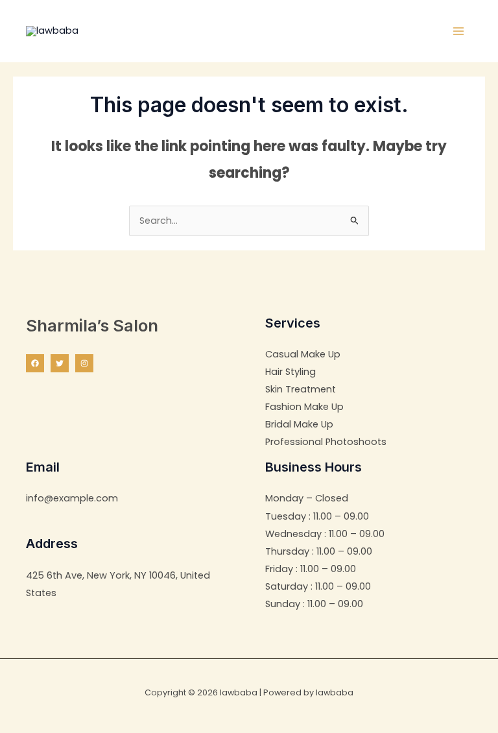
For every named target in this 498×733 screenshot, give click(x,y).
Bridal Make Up (299, 424)
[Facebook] (35, 363)
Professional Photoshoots (325, 441)
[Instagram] (84, 363)
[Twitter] (60, 363)
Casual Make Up (302, 354)
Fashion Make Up (304, 406)
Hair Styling (290, 371)
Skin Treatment (300, 389)
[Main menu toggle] (458, 31)
